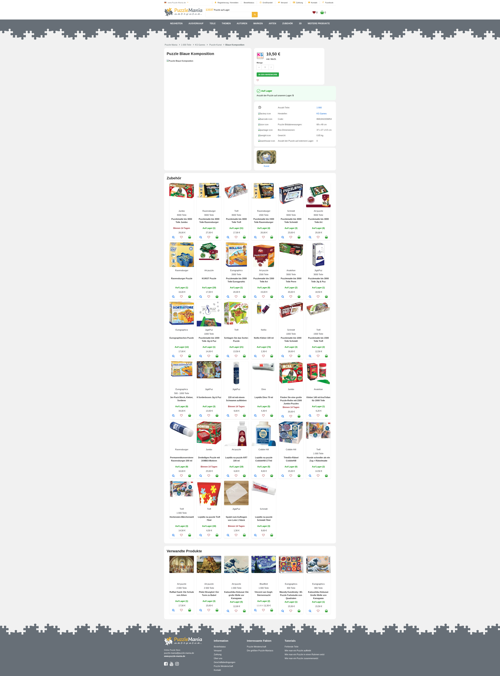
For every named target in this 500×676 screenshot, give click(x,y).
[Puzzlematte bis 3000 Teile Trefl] (228, 237)
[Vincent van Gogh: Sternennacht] (255, 610)
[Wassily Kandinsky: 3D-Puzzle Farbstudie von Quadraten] (283, 611)
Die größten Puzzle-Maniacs (260, 650)
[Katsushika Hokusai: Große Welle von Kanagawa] (310, 611)
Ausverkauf (196, 23)
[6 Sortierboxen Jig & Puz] (200, 415)
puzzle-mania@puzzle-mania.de (179, 653)
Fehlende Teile (291, 647)
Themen (226, 23)
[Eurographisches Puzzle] (173, 356)
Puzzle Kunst (215, 45)
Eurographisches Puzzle (182, 338)
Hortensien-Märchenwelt (182, 517)
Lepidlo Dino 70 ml (264, 397)
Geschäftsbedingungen (224, 662)
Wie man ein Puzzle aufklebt (298, 650)
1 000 (319, 108)
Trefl (236, 211)
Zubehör (287, 23)
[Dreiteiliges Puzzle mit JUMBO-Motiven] (200, 476)
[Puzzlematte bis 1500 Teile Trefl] (310, 356)
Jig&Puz (318, 270)
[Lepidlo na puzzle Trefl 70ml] (200, 535)
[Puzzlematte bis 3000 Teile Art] (310, 237)
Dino (263, 389)
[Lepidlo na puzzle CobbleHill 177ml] (255, 476)
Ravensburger (209, 211)
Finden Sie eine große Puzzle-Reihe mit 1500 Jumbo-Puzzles (291, 400)
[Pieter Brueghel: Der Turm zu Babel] (200, 610)
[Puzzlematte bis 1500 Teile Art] (255, 297)
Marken (258, 23)
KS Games (200, 45)
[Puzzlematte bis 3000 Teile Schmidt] (283, 237)
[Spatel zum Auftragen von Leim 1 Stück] (228, 535)
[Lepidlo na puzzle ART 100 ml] (228, 476)
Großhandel (268, 3)
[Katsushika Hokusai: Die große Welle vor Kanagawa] (228, 611)
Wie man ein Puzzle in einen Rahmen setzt (304, 654)
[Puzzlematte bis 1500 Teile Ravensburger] (255, 237)
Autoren (242, 23)
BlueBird (264, 584)
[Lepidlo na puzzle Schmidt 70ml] (255, 535)
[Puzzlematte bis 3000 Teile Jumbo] (173, 237)
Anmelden (234, 3)
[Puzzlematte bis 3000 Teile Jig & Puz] (310, 297)
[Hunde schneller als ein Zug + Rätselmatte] (310, 476)
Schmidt (291, 211)
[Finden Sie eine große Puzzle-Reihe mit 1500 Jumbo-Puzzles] (283, 416)
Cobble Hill (263, 449)
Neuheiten (176, 23)
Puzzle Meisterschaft (223, 666)
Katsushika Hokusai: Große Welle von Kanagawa (318, 595)
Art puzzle (318, 211)
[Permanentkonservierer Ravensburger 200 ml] (173, 476)
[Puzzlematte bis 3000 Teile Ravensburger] (200, 237)
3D (300, 23)
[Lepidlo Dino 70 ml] (255, 415)
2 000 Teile (182, 588)
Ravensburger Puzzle (181, 278)
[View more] (181, 197)
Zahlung (299, 3)
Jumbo (182, 211)
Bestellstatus (249, 3)
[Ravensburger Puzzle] (173, 297)
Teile (213, 23)
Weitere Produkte (319, 23)
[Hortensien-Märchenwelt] (173, 535)
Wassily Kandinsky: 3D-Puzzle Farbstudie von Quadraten (291, 595)
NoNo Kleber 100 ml (264, 338)
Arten (272, 23)
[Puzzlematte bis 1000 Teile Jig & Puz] (200, 356)
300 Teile (291, 588)
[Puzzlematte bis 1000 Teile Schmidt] (283, 356)
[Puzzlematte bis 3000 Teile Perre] (283, 297)
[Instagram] (177, 665)
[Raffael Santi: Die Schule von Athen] (173, 610)
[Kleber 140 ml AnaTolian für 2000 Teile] (310, 415)
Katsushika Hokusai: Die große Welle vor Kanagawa (236, 595)
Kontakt (314, 3)
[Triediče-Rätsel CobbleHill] (283, 476)
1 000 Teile (186, 45)
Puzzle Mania (171, 45)
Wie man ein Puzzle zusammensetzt (301, 658)
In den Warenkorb (267, 74)
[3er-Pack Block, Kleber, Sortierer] (173, 415)
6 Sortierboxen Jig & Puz (209, 397)
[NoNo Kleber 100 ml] (255, 356)
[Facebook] (166, 665)
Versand (284, 3)
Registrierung (223, 3)
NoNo (263, 330)
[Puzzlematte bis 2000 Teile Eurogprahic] (228, 297)
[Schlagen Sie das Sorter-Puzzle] (228, 356)
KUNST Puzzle (209, 278)
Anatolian (291, 270)
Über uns (218, 658)
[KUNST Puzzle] (200, 297)
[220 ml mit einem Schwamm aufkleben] (228, 415)
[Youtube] (171, 665)
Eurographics (236, 270)
